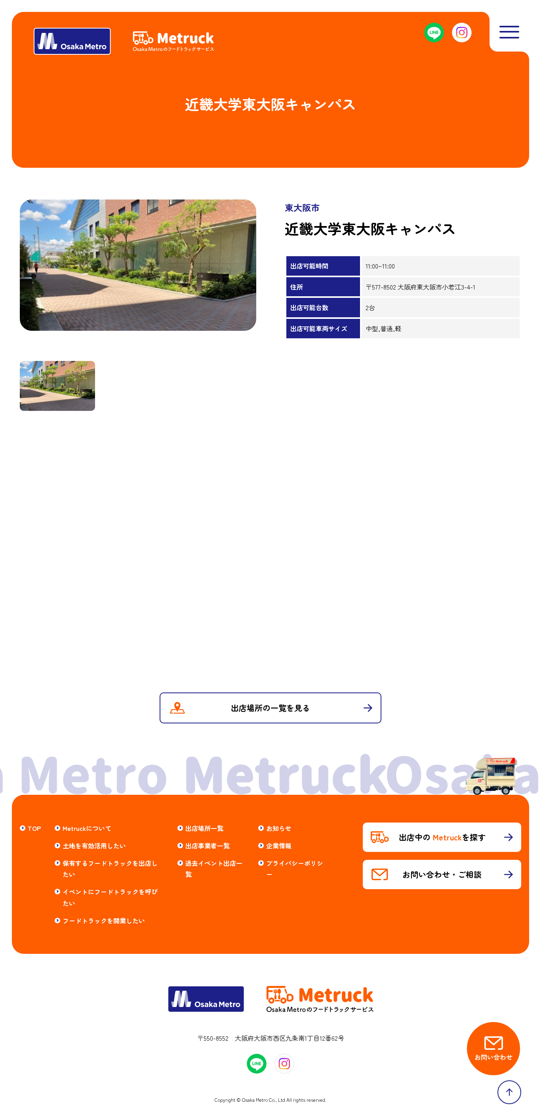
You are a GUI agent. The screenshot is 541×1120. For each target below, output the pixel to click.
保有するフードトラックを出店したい (110, 868)
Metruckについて (87, 828)
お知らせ (278, 828)
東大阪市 (302, 207)
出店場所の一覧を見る (270, 707)
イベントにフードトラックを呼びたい (110, 897)
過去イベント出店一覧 (213, 868)
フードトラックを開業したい (104, 920)
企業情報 (278, 845)
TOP (34, 828)
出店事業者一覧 (207, 845)
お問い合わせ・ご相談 (442, 874)
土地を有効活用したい (94, 845)
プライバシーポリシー (294, 868)
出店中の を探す (442, 837)
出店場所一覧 (204, 828)
